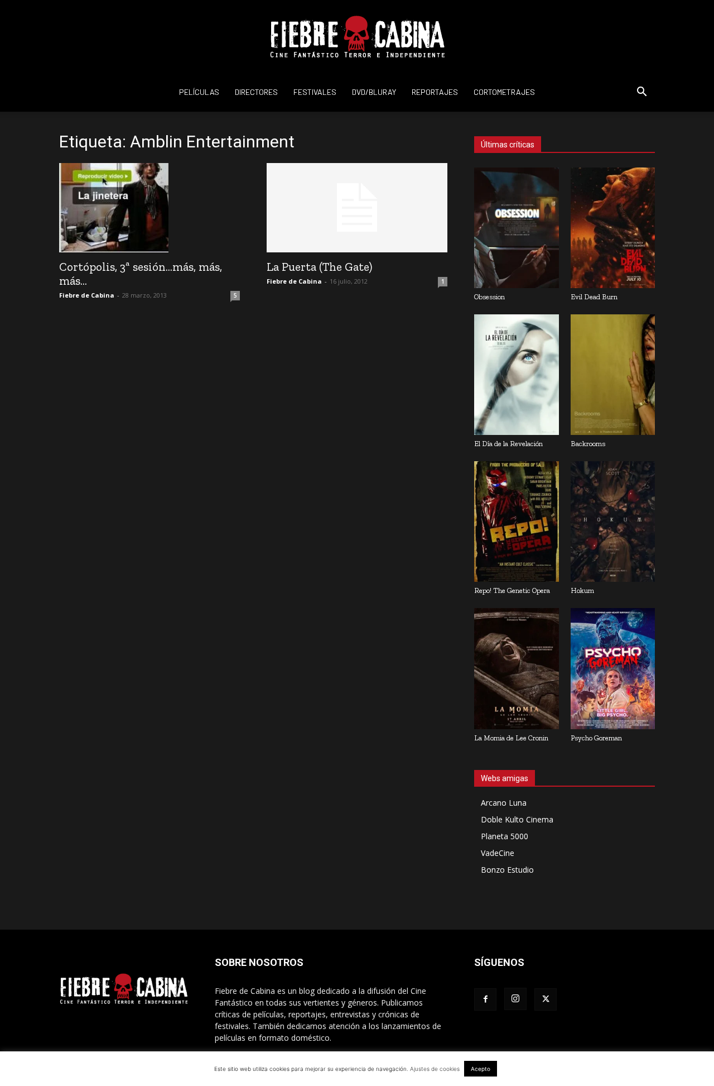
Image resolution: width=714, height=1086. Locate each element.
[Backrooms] (613, 374)
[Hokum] (613, 521)
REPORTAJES (435, 92)
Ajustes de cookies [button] (435, 1068)
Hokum (582, 590)
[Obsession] (516, 228)
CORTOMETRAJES (504, 92)
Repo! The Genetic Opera (512, 590)
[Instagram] (515, 999)
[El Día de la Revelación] (516, 374)
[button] (641, 93)
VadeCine (497, 853)
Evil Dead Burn (594, 297)
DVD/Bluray (374, 92)
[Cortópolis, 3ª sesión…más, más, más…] (149, 207)
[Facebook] (485, 999)
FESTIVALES (314, 92)
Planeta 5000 (504, 836)
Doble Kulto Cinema (517, 819)
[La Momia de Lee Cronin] (516, 668)
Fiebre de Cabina (86, 295)
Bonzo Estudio (507, 869)
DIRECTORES (256, 92)
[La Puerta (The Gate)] (357, 207)
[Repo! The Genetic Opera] (516, 521)
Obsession (489, 297)
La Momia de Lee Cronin (511, 738)
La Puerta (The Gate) (319, 267)
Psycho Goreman (596, 738)
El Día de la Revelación (508, 443)
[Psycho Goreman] (613, 668)
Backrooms (588, 443)
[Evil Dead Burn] (613, 228)
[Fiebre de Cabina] (357, 37)
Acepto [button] (480, 1068)
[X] (545, 999)
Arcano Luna (504, 802)
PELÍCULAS (199, 92)
